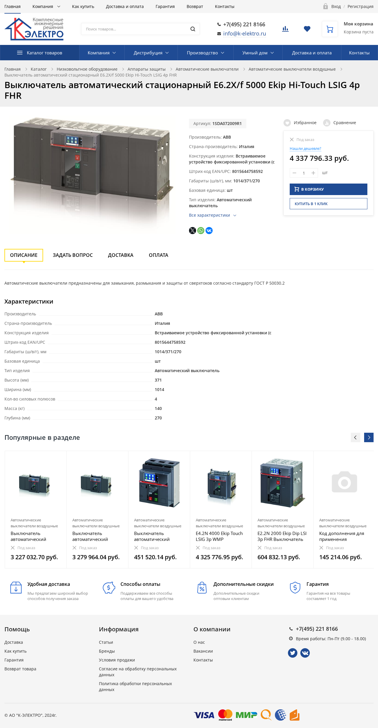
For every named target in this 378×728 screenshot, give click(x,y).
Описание (24, 255)
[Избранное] (47, 458)
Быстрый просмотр (36, 483)
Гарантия (165, 6)
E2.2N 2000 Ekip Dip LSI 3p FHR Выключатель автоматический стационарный (282, 536)
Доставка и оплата (125, 6)
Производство (202, 53)
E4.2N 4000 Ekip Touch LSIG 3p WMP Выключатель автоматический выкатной (219, 536)
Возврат (195, 6)
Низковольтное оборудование (87, 69)
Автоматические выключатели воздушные (292, 69)
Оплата (158, 255)
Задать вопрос (73, 255)
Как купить (83, 6)
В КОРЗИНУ (312, 189)
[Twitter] (292, 653)
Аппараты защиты (147, 69)
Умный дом (255, 53)
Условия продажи (117, 660)
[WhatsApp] (200, 230)
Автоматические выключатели (207, 69)
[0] (285, 30)
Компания (43, 6)
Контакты (224, 6)
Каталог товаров (44, 53)
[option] (36, 509)
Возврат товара (20, 669)
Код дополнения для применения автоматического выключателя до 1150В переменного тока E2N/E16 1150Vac (342, 536)
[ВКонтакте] (209, 230)
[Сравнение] (58, 458)
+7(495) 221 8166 (244, 24)
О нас (199, 642)
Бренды (107, 651)
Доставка (120, 255)
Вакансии (203, 651)
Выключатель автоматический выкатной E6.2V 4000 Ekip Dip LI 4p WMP (95, 536)
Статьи (106, 642)
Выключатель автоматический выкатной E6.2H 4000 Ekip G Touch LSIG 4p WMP (34, 536)
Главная (12, 6)
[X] (192, 230)
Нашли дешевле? (305, 148)
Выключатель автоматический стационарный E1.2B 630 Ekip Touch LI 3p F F (158, 536)
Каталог (39, 69)
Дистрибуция (148, 53)
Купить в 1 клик (311, 203)
